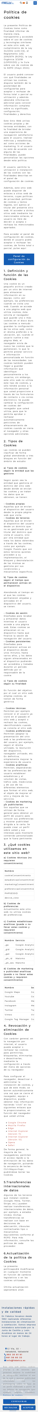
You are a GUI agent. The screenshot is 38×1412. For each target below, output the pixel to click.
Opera (11, 1142)
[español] (24, 3)
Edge (11, 1128)
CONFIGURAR (19, 1401)
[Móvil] (26, 3)
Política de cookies (13, 1395)
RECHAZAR (10, 1408)
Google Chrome (17, 1123)
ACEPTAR (28, 1408)
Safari (11, 1145)
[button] (35, 3)
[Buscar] (21, 3)
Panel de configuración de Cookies (19, 259)
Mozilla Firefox (16, 1125)
